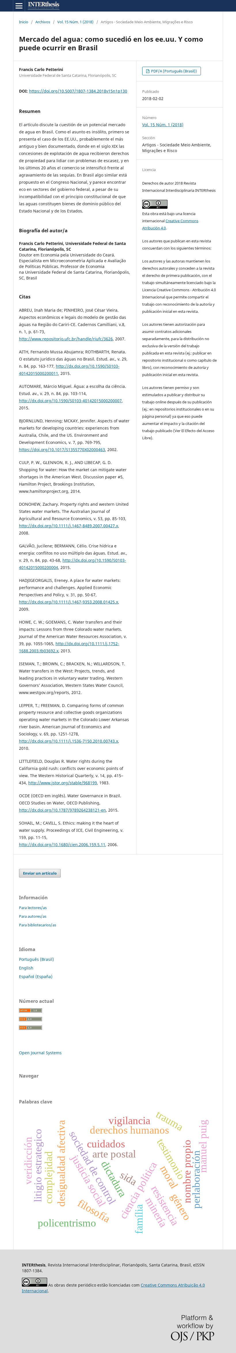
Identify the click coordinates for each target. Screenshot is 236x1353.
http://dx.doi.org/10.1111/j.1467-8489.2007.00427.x (68, 525)
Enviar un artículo (40, 873)
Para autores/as (32, 916)
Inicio (23, 21)
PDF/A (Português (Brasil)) (173, 71)
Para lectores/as (33, 907)
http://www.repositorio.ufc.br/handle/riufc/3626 (66, 339)
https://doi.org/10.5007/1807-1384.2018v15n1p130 (78, 91)
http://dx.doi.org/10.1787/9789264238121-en (62, 810)
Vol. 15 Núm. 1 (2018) (75, 21)
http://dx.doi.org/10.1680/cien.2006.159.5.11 (62, 844)
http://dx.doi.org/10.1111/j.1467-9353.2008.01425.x (68, 602)
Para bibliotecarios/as (37, 924)
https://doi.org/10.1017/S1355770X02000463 (62, 449)
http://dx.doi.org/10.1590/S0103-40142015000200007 (70, 400)
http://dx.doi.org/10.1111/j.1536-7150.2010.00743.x (68, 741)
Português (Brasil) (36, 959)
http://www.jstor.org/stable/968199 (62, 782)
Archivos (42, 21)
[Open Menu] (19, 6)
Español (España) (35, 976)
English (26, 968)
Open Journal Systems (40, 1052)
